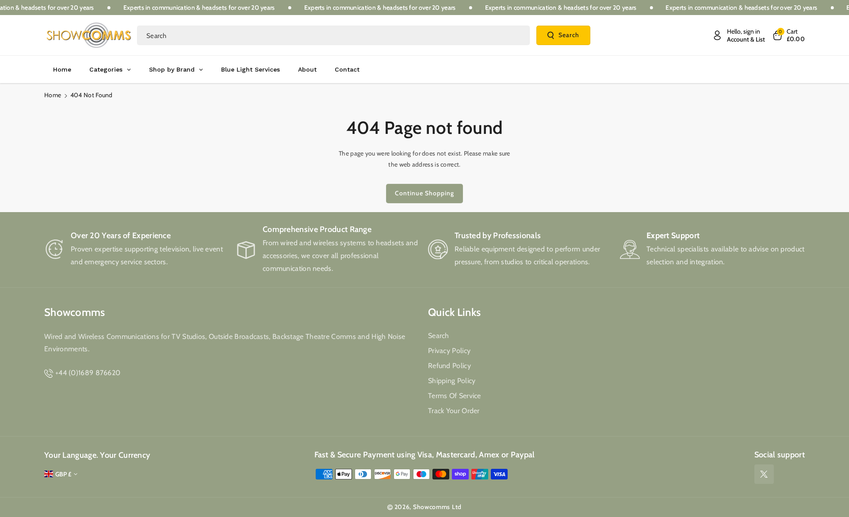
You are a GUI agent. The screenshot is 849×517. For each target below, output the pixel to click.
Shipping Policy (452, 380)
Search (568, 35)
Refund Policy (449, 365)
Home (52, 95)
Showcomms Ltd (437, 507)
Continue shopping (424, 193)
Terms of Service (454, 396)
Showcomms (74, 312)
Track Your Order (454, 411)
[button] (788, 35)
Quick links (454, 312)
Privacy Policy (449, 350)
